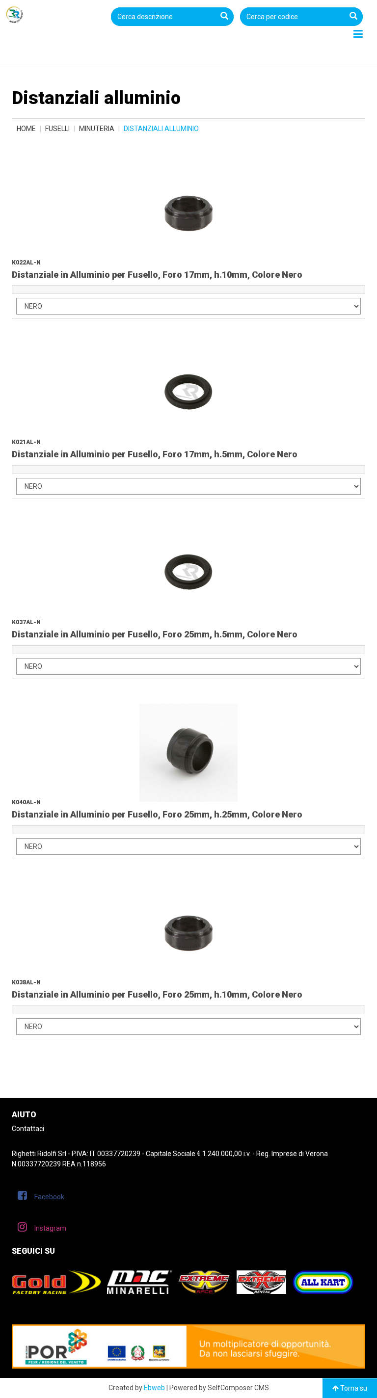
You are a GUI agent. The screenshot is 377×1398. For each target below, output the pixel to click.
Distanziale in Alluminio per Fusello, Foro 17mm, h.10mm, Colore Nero (157, 274)
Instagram (50, 1228)
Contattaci (28, 1129)
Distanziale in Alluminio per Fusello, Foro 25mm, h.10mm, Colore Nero (157, 994)
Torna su (353, 1388)
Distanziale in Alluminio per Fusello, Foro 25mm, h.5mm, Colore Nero (154, 634)
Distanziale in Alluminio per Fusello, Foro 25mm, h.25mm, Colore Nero (157, 814)
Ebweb (154, 1388)
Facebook (49, 1197)
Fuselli (57, 128)
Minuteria (96, 128)
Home (26, 128)
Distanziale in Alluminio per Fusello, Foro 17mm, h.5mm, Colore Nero (154, 454)
